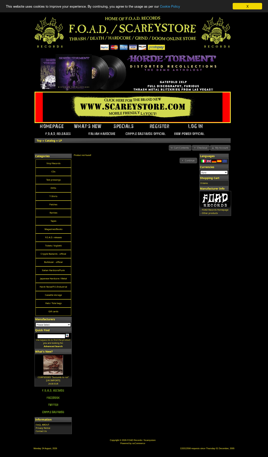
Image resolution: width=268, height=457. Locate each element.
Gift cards (53, 311)
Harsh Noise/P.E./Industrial (53, 286)
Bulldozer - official (53, 262)
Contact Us (41, 431)
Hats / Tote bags (53, 303)
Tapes (53, 220)
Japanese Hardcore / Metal (53, 278)
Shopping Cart (209, 178)
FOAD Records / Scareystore (141, 440)
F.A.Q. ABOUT (42, 424)
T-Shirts (53, 196)
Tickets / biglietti (53, 245)
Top (39, 140)
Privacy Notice (43, 427)
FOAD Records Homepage (215, 209)
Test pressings (53, 179)
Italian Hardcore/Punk (53, 270)
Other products (210, 213)
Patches (53, 204)
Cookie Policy (170, 6)
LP (60, 140)
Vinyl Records (53, 163)
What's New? (44, 351)
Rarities (53, 212)
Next (228, 55)
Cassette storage (53, 294)
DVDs (53, 187)
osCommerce (138, 443)
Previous (35, 55)
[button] (180, 148)
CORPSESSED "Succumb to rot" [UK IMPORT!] (53, 379)
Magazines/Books (53, 229)
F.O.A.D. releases (53, 237)
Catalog (50, 140)
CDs (53, 171)
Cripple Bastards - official (53, 253)
